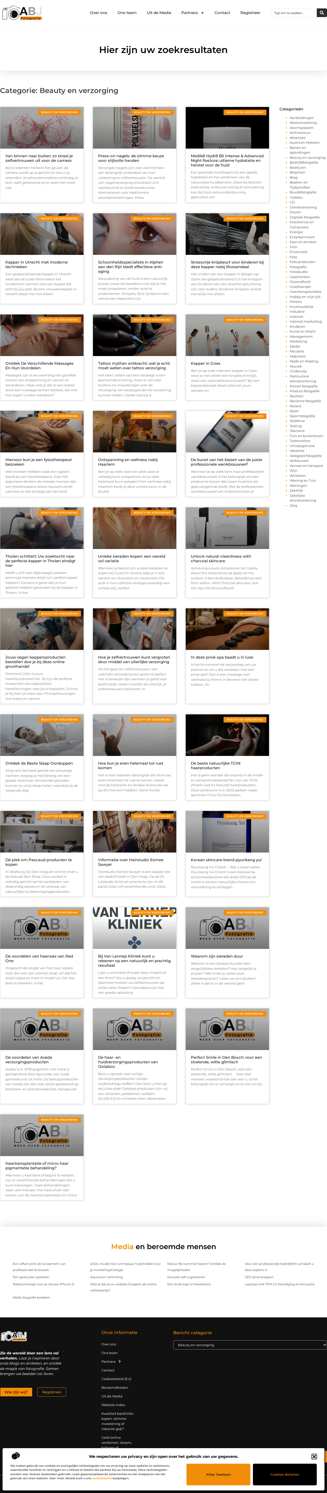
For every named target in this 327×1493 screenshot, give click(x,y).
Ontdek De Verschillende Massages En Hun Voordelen (39, 365)
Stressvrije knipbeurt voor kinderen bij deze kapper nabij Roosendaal (227, 264)
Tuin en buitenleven (306, 436)
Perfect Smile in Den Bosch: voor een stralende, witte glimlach (226, 1059)
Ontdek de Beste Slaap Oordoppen (39, 763)
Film (293, 247)
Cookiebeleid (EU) (116, 1379)
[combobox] (294, 12)
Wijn (294, 470)
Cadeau (296, 197)
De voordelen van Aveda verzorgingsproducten (28, 1059)
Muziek (296, 366)
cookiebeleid (101, 1478)
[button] (314, 1456)
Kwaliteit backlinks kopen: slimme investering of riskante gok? (117, 1421)
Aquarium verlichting (106, 1277)
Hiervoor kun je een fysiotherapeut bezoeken (38, 462)
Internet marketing (306, 321)
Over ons (98, 12)
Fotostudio (299, 272)
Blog (294, 177)
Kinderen (297, 326)
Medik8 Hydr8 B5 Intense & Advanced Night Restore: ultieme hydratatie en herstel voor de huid (227, 160)
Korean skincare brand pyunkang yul (226, 859)
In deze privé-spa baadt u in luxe (222, 657)
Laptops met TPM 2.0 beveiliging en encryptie (280, 1284)
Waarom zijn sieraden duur (217, 956)
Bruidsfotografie (303, 192)
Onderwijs (298, 371)
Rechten (297, 396)
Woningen (298, 485)
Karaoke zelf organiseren (186, 1277)
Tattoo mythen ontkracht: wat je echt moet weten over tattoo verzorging (134, 365)
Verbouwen (299, 461)
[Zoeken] (322, 12)
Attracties (297, 138)
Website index (113, 1405)
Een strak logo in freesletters (189, 1284)
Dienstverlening (303, 207)
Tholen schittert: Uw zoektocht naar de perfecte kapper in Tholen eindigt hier (40, 561)
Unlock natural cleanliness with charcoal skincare (221, 558)
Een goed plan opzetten (31, 1277)
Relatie (295, 406)
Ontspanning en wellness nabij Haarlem (128, 462)
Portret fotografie (304, 386)
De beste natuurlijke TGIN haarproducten (215, 765)
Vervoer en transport (306, 466)
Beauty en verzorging (308, 157)
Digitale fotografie (305, 217)
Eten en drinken (303, 242)
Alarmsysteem (302, 128)
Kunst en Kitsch (303, 331)
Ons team (127, 12)
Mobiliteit (298, 356)
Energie (296, 232)
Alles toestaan (218, 1474)
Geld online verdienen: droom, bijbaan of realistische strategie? (116, 1447)
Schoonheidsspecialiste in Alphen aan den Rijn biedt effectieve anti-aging (130, 267)
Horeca (296, 301)
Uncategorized (302, 446)
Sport (294, 411)
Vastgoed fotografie (306, 456)
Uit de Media (159, 12)
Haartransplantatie (305, 292)
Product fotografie (305, 391)
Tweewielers (300, 441)
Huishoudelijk (301, 307)
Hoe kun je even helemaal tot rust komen (130, 765)
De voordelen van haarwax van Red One (39, 958)
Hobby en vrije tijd (305, 297)
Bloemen (297, 172)
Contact (222, 12)
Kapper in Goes (205, 363)
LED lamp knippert (259, 1277)
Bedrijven (298, 167)
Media (295, 346)
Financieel (298, 252)
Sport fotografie (302, 416)
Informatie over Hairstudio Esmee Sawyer (131, 862)
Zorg (293, 505)
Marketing (298, 341)
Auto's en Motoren (305, 142)
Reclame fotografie (305, 401)
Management (301, 336)
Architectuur (300, 132)
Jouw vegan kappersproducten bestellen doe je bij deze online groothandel (35, 662)
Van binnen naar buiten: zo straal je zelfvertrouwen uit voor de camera (39, 158)
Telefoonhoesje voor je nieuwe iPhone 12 (43, 1284)
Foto (293, 257)
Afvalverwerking (303, 123)
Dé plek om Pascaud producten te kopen (38, 862)
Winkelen (298, 476)
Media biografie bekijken (31, 1297)
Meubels (297, 351)
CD (292, 202)
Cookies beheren (285, 1474)
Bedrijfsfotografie (304, 162)
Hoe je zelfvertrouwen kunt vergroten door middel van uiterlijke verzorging (134, 659)
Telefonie (297, 421)
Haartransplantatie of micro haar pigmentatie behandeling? (36, 1165)
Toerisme (297, 431)
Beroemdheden (114, 1387)
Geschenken (300, 277)
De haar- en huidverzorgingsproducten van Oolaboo (128, 1062)
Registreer (250, 12)
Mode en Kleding (304, 361)
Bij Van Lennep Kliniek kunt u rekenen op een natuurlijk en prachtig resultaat (134, 961)
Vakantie (297, 451)
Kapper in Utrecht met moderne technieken (36, 264)
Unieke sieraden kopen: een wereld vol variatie (131, 558)
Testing (296, 426)
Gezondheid (300, 282)
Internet (296, 317)
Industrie (297, 311)
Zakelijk (296, 490)
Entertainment (302, 237)
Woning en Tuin (303, 480)
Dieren (295, 212)
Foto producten (303, 262)
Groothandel (300, 287)
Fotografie (298, 267)
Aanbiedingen (302, 118)
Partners (189, 12)
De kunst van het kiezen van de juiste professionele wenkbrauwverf (226, 462)
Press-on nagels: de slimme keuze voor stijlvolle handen (131, 158)
